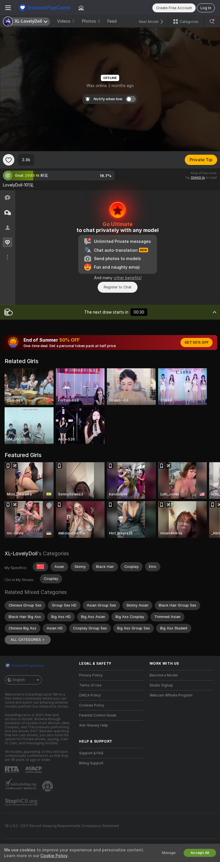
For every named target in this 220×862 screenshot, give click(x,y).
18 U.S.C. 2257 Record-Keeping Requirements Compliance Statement (62, 826)
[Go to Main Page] (44, 7)
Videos (66, 21)
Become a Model (164, 675)
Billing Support (91, 763)
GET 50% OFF (196, 343)
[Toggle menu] (8, 7)
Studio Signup (161, 685)
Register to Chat (117, 287)
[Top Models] (81, 7)
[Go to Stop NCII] (22, 802)
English (19, 680)
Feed (112, 21)
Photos (91, 21)
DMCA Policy (90, 695)
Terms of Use (90, 685)
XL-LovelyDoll (21, 553)
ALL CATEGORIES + (28, 639)
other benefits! (128, 277)
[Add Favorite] (8, 160)
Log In (206, 8)
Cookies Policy (91, 705)
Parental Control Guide (97, 715)
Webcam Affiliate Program (171, 695)
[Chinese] (40, 566)
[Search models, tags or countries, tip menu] (212, 21)
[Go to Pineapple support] (48, 786)
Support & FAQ (91, 753)
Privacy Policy (91, 675)
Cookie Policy (53, 855)
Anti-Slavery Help (93, 725)
